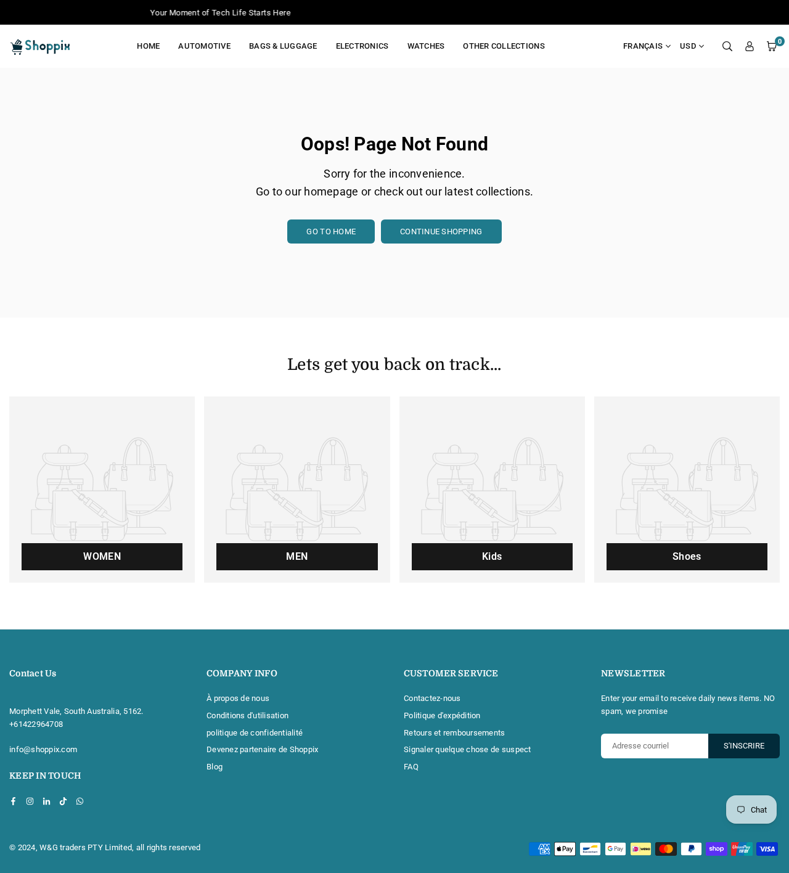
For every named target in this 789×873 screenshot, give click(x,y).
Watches (426, 46)
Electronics (362, 46)
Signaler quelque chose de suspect (467, 749)
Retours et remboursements (454, 732)
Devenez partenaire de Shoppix (262, 749)
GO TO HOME (331, 231)
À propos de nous (237, 698)
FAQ (411, 766)
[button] (772, 46)
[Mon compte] (749, 46)
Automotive (204, 46)
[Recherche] (727, 46)
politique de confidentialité (254, 732)
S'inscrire (744, 745)
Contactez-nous (432, 698)
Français (643, 46)
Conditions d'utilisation (247, 715)
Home (148, 46)
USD (688, 46)
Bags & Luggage (283, 46)
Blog (214, 766)
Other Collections (503, 46)
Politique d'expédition (442, 715)
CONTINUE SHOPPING (441, 231)
